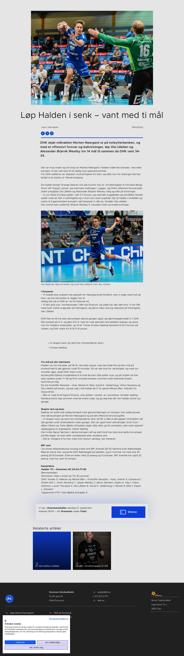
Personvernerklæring (58, 618)
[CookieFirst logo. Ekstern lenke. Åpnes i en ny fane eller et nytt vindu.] (6, 621)
